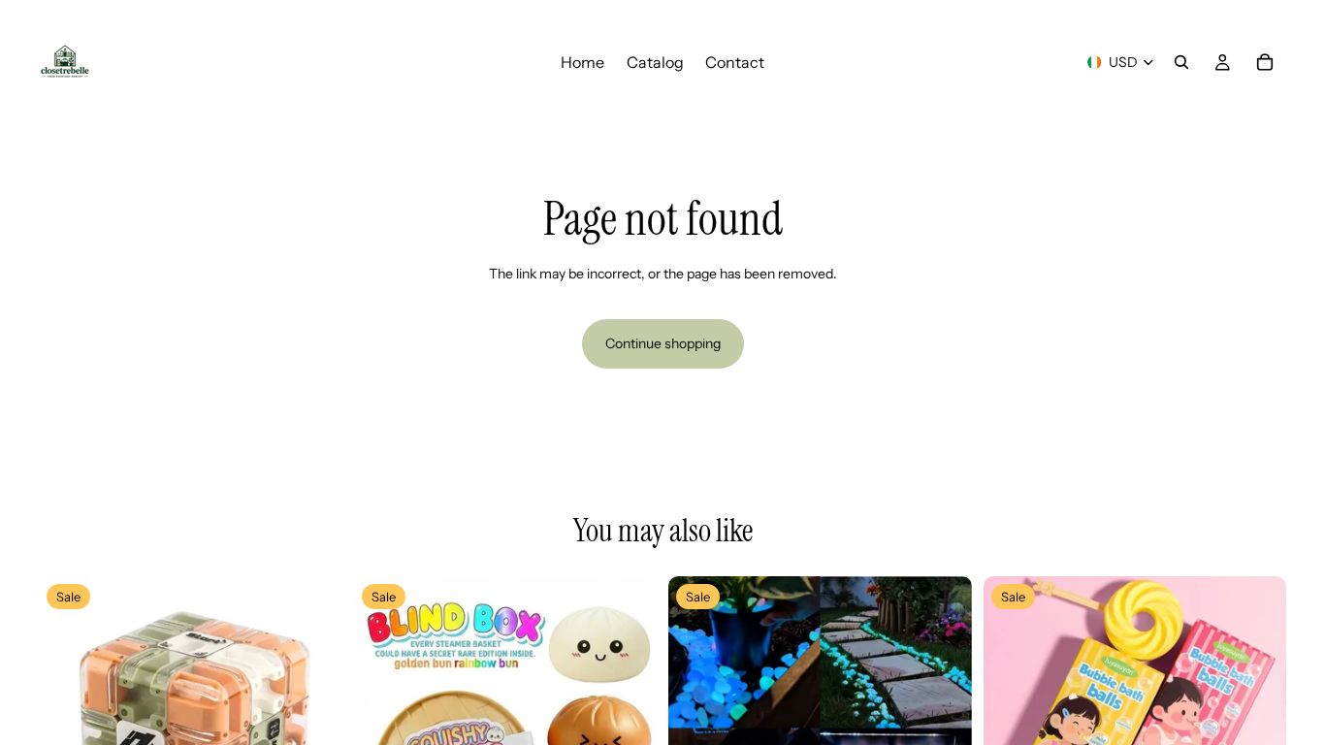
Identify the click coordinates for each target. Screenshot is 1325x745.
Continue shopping (663, 343)
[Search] (1181, 62)
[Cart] (1265, 62)
